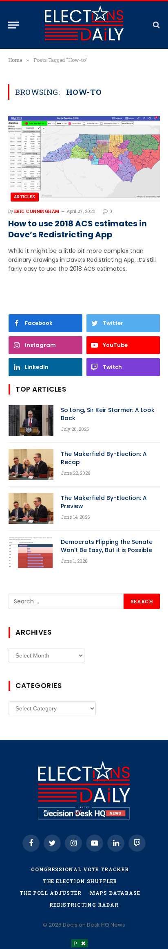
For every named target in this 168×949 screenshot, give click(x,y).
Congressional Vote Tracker (80, 869)
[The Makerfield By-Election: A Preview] (31, 508)
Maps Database (115, 893)
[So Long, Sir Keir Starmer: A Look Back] (31, 420)
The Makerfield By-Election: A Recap (104, 458)
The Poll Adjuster (50, 893)
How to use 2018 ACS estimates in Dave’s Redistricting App (77, 229)
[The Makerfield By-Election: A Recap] (31, 464)
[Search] (155, 25)
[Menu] (13, 25)
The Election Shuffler (80, 881)
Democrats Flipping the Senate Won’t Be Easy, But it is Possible (107, 546)
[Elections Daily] (84, 25)
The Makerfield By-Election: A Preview (104, 502)
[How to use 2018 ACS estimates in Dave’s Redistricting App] (84, 158)
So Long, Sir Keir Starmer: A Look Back (108, 414)
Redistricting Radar (84, 904)
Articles (24, 196)
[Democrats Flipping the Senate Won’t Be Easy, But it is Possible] (31, 552)
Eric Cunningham (37, 211)
